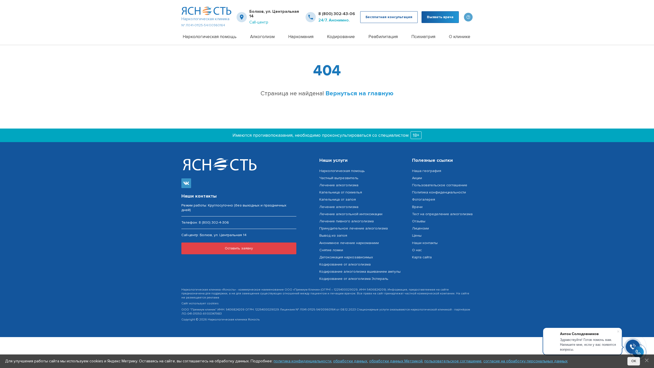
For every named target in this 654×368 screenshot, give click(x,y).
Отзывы (418, 221)
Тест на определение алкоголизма (442, 214)
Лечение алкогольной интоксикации (350, 214)
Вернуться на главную (359, 93)
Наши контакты (425, 243)
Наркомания (300, 36)
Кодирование (341, 36)
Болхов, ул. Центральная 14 (274, 14)
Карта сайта (422, 257)
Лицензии (420, 228)
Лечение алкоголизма (338, 185)
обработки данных (350, 361)
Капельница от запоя (337, 199)
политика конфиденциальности (302, 361)
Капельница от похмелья (340, 192)
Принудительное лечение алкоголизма (353, 228)
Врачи (417, 207)
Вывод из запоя (333, 235)
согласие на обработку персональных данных (525, 361)
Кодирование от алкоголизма (345, 264)
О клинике (459, 36)
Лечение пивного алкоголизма (346, 221)
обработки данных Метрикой (396, 361)
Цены (417, 235)
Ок (633, 361)
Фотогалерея (423, 199)
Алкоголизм (262, 36)
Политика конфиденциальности (439, 192)
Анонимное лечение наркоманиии (349, 243)
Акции (417, 178)
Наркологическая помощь (210, 36)
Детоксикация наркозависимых (346, 257)
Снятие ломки (331, 250)
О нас (417, 250)
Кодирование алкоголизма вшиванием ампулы (360, 271)
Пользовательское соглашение (439, 185)
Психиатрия (423, 36)
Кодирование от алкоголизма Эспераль (353, 279)
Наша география (426, 171)
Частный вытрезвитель (338, 178)
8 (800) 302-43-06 (336, 13)
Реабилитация (383, 36)
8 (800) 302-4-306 (214, 222)
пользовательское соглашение (453, 361)
